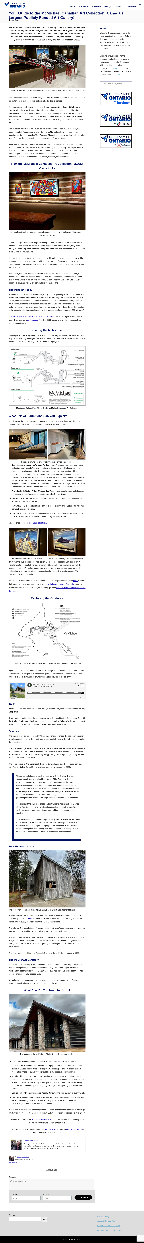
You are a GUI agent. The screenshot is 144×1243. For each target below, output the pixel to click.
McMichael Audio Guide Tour (25, 700)
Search (12, 1215)
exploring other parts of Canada (60, 584)
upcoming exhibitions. (38, 523)
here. (75, 581)
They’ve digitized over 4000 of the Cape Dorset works (31, 316)
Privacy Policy (103, 1217)
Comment (13, 1177)
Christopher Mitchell (23, 1157)
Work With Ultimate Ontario (108, 1226)
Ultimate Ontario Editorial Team (110, 1230)
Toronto (30, 919)
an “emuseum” (33, 320)
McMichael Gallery (13, 700)
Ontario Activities (13, 1163)
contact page (118, 68)
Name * (15, 1194)
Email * (46, 1194)
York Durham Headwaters (43, 1120)
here (60, 1061)
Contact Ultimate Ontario (107, 1221)
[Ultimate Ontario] (19, 5)
